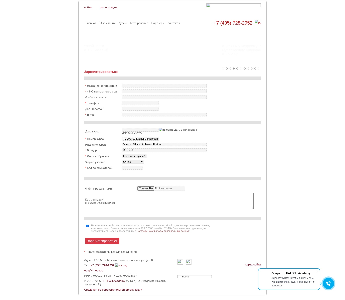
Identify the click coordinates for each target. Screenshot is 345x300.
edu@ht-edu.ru (93, 270)
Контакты (174, 23)
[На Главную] (233, 9)
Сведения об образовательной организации (113, 289)
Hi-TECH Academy (113, 280)
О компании (107, 23)
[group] (172, 48)
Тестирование (139, 23)
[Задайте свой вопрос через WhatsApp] (258, 23)
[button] (223, 69)
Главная (91, 23)
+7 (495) (102, 265)
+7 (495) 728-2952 (232, 23)
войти (88, 7)
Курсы (123, 23)
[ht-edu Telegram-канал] (188, 262)
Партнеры (158, 23)
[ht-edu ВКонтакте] (180, 262)
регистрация (108, 7)
